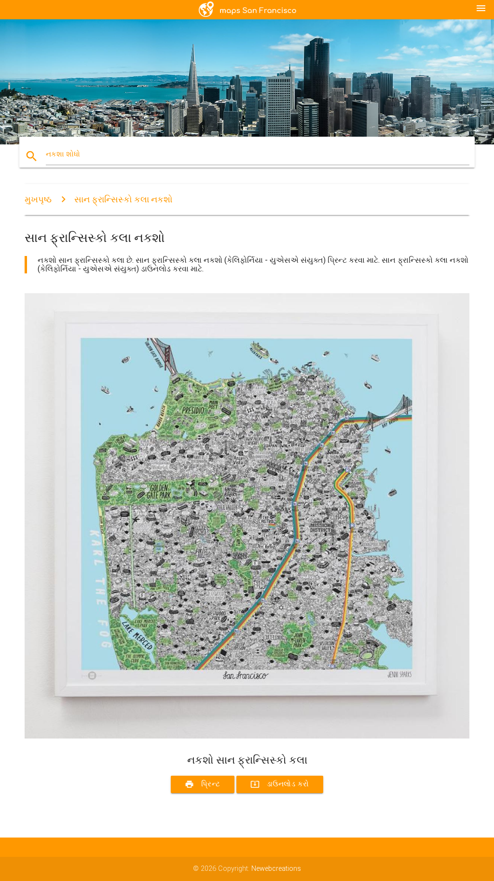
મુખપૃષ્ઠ (38, 199)
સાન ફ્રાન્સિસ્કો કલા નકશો (123, 199)
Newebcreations (276, 869)
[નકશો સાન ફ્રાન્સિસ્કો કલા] (247, 736)
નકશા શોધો (63, 154)
